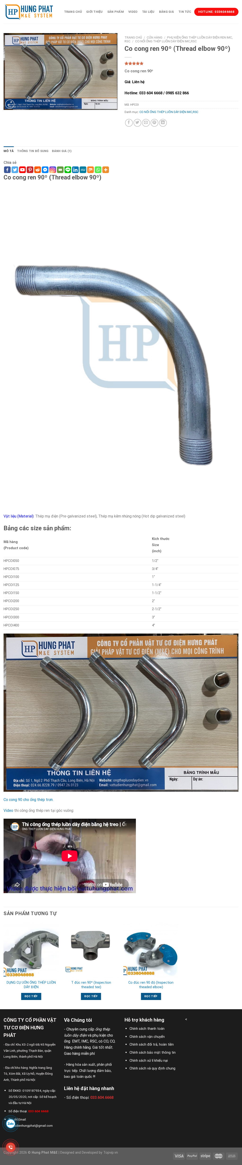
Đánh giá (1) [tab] (62, 151)
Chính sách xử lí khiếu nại (149, 1061)
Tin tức (184, 11)
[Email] (60, 169)
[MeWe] (83, 169)
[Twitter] (15, 169)
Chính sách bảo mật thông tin (153, 1053)
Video (132, 11)
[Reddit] (37, 169)
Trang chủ (73, 11)
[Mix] (90, 169)
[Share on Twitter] (137, 123)
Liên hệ (69, 35)
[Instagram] (52, 169)
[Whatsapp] (98, 169)
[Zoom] (9, 104)
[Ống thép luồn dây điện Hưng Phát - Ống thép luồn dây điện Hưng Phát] (29, 12)
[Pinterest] (30, 169)
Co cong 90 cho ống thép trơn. (28, 799)
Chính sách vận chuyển (147, 1037)
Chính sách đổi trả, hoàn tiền (152, 1045)
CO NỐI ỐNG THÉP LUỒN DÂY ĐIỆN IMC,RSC (168, 112)
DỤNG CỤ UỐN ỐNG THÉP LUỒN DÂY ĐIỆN (31, 985)
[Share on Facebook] (129, 123)
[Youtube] (22, 169)
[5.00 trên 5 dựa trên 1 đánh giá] (181, 63)
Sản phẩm (115, 11)
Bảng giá (166, 11)
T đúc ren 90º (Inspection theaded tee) (91, 985)
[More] (105, 169)
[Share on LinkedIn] (163, 123)
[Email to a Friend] (146, 123)
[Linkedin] (75, 169)
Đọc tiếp (31, 996)
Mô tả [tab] (9, 151)
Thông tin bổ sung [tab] (32, 151)
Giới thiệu (94, 11)
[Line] (68, 169)
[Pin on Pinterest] (154, 123)
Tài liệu (148, 11)
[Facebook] (7, 169)
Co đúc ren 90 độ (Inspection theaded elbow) (150, 985)
